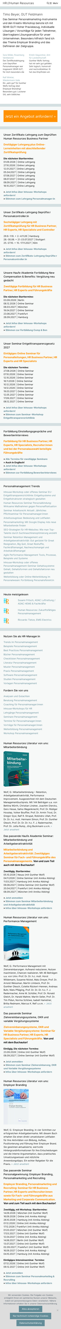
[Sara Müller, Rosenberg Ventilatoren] (16, 63)
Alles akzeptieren (30, 1309)
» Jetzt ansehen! (20, 1164)
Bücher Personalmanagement (19, 654)
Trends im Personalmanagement (21, 642)
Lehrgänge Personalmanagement (21, 712)
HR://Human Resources (18, 3)
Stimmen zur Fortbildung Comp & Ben (26, 330)
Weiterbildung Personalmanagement (23, 729)
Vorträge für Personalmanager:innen (23, 725)
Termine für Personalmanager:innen (22, 720)
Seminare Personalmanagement (20, 716)
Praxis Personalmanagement (19, 670)
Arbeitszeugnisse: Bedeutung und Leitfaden (27, 518)
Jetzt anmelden (14, 897)
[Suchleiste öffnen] (47, 3)
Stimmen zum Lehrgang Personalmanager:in (30, 198)
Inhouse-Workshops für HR (18, 708)
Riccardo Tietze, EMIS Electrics (34, 619)
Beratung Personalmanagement (20, 700)
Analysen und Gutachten (17, 696)
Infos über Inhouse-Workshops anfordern (29, 908)
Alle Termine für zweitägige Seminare (27, 459)
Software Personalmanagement (20, 675)
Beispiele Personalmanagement (20, 646)
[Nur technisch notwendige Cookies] (57, 1310)
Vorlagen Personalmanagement (20, 683)
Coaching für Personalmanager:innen (23, 704)
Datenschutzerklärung (30, 1323)
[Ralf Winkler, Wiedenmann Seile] (16, 86)
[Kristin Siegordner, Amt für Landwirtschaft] (42, 63)
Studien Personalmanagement (19, 679)
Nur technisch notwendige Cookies (30, 1316)
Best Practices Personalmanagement (23, 650)
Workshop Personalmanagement (21, 733)
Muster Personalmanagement (19, 666)
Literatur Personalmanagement (20, 662)
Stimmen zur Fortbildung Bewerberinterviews (31, 472)
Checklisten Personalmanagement (22, 658)
